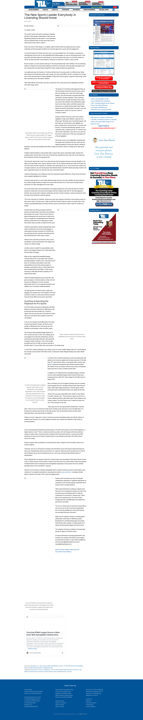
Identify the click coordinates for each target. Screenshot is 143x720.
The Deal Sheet (28, 689)
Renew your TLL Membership (93, 693)
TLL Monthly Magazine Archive (32, 699)
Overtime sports (33, 671)
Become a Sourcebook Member (63, 697)
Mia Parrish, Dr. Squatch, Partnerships (102, 117)
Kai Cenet (33, 669)
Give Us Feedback (90, 706)
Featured (35, 667)
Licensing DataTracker (30, 702)
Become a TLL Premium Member (94, 689)
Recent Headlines (78, 666)
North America (70, 666)
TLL (65, 666)
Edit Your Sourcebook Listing (63, 691)
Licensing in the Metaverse (99, 107)
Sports (40, 667)
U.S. (38, 666)
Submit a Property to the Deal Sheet (33, 691)
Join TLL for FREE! (96, 7)
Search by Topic (59, 701)
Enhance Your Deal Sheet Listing (32, 693)
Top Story (60, 666)
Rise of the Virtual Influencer (99, 105)
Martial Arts (34, 666)
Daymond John (53, 671)
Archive (26, 667)
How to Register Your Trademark (100, 101)
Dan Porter (76, 669)
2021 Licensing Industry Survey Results (102, 103)
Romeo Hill (60, 669)
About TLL (88, 701)
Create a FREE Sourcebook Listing (64, 689)
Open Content (43, 666)
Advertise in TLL (28, 704)
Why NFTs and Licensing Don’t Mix (101, 109)
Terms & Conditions (91, 702)
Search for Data (59, 706)
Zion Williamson (46, 669)
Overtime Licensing (43, 671)
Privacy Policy (89, 704)
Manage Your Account (92, 695)
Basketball (55, 666)
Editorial (49, 666)
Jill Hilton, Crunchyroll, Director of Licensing (103, 119)
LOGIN (115, 7)
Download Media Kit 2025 (31, 706)
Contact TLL (89, 699)
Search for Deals (59, 704)
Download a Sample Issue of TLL (94, 691)
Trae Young (54, 669)
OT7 (38, 669)
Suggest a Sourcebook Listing (63, 693)
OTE (40, 669)
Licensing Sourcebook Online (32, 701)
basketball (59, 671)
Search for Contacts (60, 702)
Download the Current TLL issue (32, 697)
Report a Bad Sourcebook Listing (64, 695)
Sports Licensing (67, 671)
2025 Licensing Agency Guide (99, 99)
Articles (31, 667)
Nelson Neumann (67, 669)
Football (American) (47, 667)
